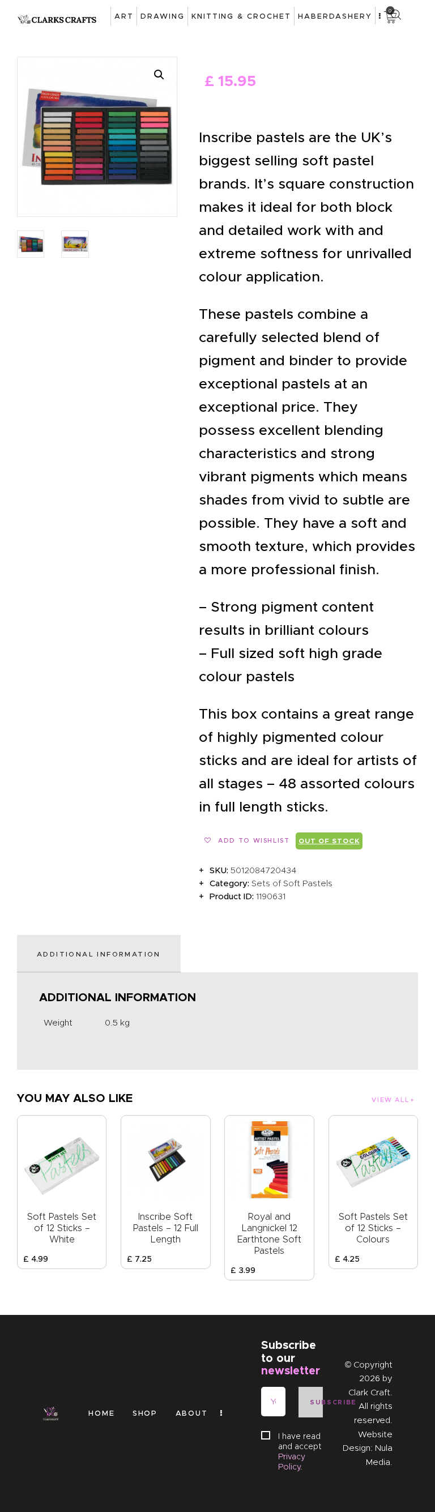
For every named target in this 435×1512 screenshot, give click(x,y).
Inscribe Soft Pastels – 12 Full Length (165, 1228)
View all (390, 1100)
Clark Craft (369, 1392)
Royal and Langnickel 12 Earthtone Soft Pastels (269, 1233)
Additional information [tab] (99, 954)
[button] (159, 75)
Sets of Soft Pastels (291, 883)
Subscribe (316, 1402)
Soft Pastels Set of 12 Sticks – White (61, 1228)
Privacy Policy (291, 1461)
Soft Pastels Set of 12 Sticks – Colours (373, 1228)
